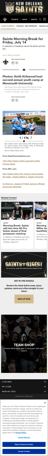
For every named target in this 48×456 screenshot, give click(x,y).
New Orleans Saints (18, 59)
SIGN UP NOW (24, 299)
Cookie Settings (24, 437)
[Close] (45, 402)
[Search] (40, 19)
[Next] (31, 137)
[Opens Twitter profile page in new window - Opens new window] (16, 62)
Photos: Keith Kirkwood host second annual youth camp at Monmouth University (23, 80)
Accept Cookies (24, 451)
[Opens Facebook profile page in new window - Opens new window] (12, 62)
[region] (24, 427)
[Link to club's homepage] (5, 18)
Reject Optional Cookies (24, 444)
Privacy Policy (21, 433)
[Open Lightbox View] (24, 131)
